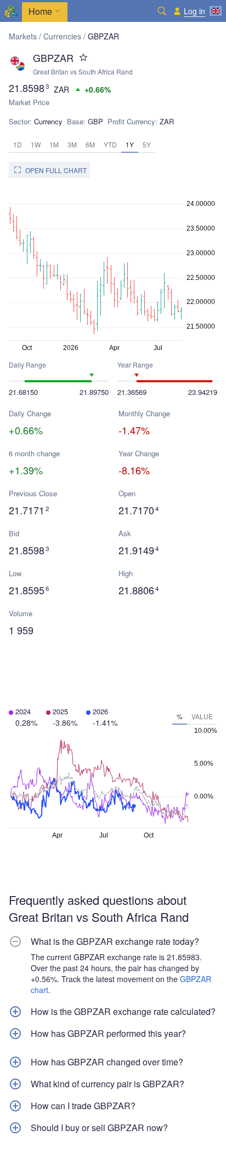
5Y (147, 144)
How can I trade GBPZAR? (83, 1105)
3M (72, 144)
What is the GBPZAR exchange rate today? (115, 941)
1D (17, 144)
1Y (130, 144)
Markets (23, 36)
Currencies (62, 36)
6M (90, 144)
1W (36, 144)
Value (202, 716)
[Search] (161, 11)
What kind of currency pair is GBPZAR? (107, 1084)
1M (54, 144)
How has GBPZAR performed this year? (108, 1033)
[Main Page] (11, 11)
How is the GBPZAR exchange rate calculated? (123, 1011)
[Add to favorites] (83, 57)
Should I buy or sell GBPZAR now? (99, 1127)
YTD (110, 144)
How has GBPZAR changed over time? (107, 1062)
